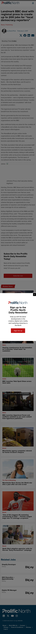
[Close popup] (34, 294)
